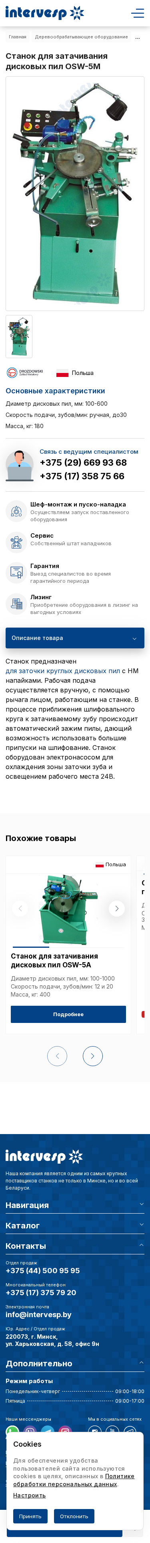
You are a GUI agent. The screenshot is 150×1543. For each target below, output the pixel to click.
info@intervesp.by (39, 1314)
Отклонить (74, 1516)
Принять (30, 1516)
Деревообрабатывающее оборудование (81, 37)
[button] (117, 909)
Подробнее (68, 1014)
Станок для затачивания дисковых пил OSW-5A (54, 960)
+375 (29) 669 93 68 (83, 462)
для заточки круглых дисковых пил (63, 671)
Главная (17, 37)
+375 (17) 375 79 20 (41, 1292)
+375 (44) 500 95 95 (43, 1270)
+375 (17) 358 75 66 (82, 476)
